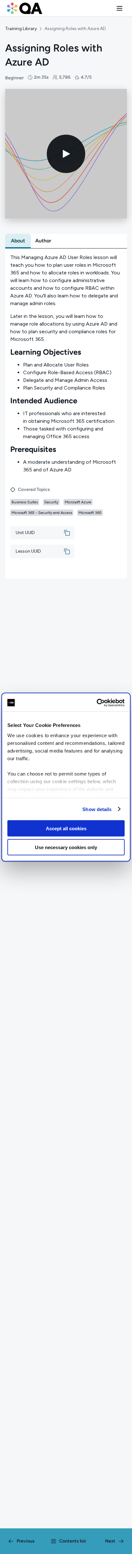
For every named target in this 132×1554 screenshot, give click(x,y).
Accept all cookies (66, 828)
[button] (119, 8)
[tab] (18, 240)
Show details (96, 809)
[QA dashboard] (24, 8)
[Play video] (66, 154)
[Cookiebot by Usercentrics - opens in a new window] (97, 702)
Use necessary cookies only (66, 847)
